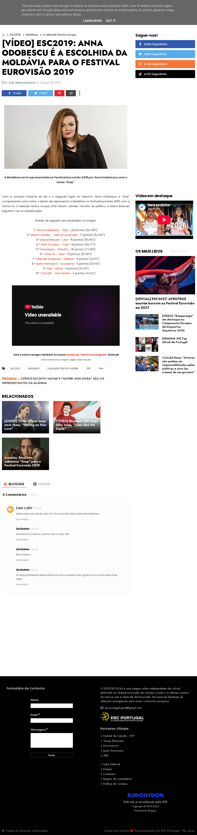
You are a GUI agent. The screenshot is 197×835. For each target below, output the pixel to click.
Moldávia (32, 35)
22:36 (37, 508)
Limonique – (54, 249)
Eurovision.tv (111, 746)
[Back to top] (187, 825)
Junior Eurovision (113, 751)
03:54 (35, 528)
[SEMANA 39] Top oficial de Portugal (174, 340)
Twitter (85, 354)
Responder (22, 519)
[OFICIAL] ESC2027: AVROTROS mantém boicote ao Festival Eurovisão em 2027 (164, 303)
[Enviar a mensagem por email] (71, 93)
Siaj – (55, 268)
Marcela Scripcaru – (55, 259)
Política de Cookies (115, 784)
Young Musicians (113, 741)
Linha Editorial (111, 764)
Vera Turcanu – (54, 244)
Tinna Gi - (54, 254)
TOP (88, 368)
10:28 (35, 549)
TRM (100, 368)
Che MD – (55, 273)
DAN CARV (24, 508)
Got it (111, 21)
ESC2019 (15, 35)
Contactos (109, 774)
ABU (106, 755)
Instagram (99, 354)
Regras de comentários (117, 779)
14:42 (35, 569)
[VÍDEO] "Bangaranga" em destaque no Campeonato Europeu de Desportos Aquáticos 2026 (178, 323)
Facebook (72, 354)
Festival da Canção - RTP (119, 736)
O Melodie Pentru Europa (59, 35)
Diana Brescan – (54, 240)
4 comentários (14, 494)
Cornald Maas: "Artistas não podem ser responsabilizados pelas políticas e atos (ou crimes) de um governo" (178, 365)
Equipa (107, 769)
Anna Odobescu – (52, 230)
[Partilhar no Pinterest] (59, 93)
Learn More (92, 21)
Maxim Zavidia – (54, 235)
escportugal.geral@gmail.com (123, 708)
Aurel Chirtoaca (55, 264)
